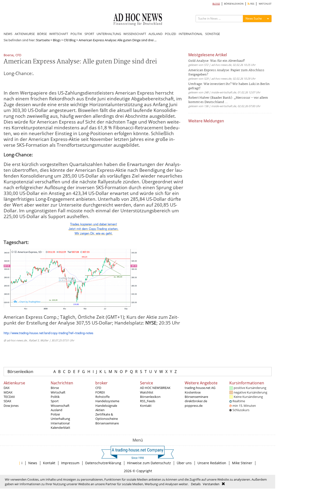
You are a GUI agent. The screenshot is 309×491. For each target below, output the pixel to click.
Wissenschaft (60, 405)
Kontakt (146, 405)
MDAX (8, 392)
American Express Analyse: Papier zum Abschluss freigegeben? (226, 72)
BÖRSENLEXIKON (234, 3)
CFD (18, 55)
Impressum (70, 463)
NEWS (8, 34)
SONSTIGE (212, 34)
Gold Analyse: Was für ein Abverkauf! (216, 60)
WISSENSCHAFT (134, 34)
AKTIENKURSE (25, 34)
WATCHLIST (265, 3)
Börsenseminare (107, 423)
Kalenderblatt (60, 427)
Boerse (9, 55)
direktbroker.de (196, 401)
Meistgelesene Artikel (207, 54)
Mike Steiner (242, 463)
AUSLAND (155, 34)
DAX (7, 388)
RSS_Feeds (147, 401)
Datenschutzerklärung (103, 463)
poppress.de (194, 405)
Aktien (100, 410)
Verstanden (211, 484)
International (60, 423)
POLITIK (76, 34)
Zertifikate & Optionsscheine (106, 416)
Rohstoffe (102, 396)
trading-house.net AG (200, 388)
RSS (252, 3)
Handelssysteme (107, 401)
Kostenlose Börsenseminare (196, 394)
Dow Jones (11, 405)
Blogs (57, 40)
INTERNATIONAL (191, 34)
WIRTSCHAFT (58, 34)
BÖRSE (42, 34)
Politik (55, 396)
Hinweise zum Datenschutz (149, 463)
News (32, 463)
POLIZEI (170, 34)
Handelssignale (106, 405)
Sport (55, 401)
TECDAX (9, 396)
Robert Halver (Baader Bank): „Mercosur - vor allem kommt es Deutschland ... (228, 100)
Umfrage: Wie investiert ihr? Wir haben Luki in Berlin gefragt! (229, 86)
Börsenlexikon (20, 371)
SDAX (7, 401)
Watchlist (146, 392)
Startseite (43, 40)
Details (196, 484)
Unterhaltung (60, 418)
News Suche (254, 18)
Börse (55, 388)
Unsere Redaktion (211, 463)
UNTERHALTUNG (109, 34)
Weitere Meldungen (206, 121)
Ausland (56, 410)
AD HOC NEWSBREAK (155, 388)
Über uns (184, 463)
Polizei (55, 414)
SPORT (89, 34)
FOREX (100, 392)
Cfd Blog (70, 40)
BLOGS (216, 3)
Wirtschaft (58, 392)
